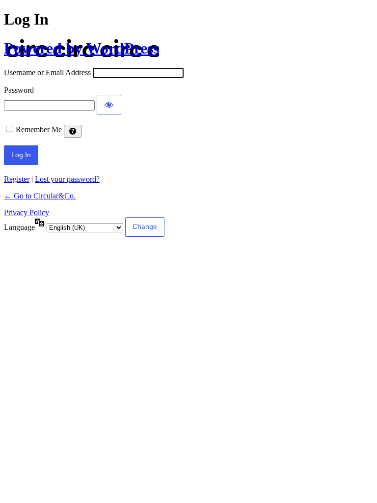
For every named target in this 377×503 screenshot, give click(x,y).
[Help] (72, 131)
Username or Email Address (47, 72)
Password (19, 90)
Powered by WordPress (81, 48)
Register (16, 179)
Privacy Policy (26, 212)
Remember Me (39, 129)
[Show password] (109, 104)
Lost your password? (67, 179)
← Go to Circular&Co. (40, 196)
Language (19, 227)
